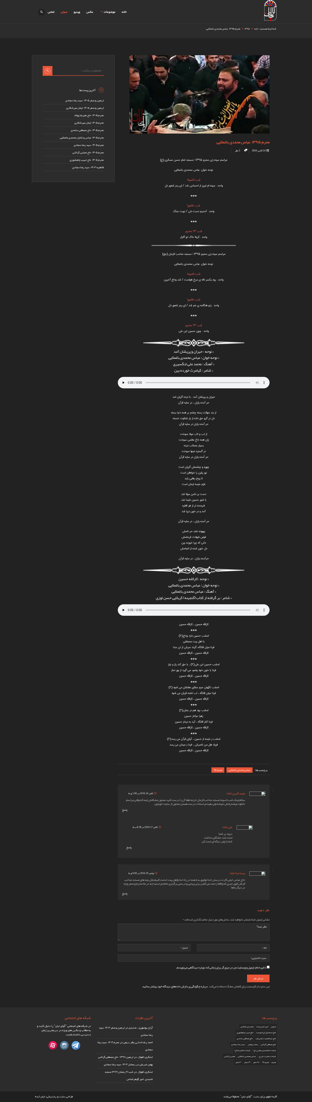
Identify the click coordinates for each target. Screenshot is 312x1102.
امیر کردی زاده (262, 1026)
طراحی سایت (66, 1096)
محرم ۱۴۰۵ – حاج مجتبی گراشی (88, 152)
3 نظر (237, 150)
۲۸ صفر (256, 1062)
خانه (124, 12)
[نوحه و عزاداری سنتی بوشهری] (270, 11)
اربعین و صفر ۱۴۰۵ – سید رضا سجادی (84, 100)
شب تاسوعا (193, 180)
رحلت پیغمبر (253, 1044)
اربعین (273, 1026)
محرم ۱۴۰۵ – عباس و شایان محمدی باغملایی (82, 137)
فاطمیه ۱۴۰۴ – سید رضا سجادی (88, 167)
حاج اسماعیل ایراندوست (266, 1032)
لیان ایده (40, 1096)
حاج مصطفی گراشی (268, 1044)
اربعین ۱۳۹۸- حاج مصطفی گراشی (115, 1057)
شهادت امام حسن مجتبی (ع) (264, 1050)
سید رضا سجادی (238, 1044)
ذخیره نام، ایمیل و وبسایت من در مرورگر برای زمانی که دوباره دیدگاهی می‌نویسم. (221, 967)
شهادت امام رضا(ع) (242, 1050)
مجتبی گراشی (229, 1056)
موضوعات (109, 12)
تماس (51, 12)
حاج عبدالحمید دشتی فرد (265, 1038)
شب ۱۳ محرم (193, 231)
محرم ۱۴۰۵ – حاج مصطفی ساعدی (87, 130)
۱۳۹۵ (247, 28)
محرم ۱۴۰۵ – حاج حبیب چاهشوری (87, 160)
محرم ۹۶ (265, 1062)
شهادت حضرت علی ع (267, 1056)
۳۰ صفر (238, 1062)
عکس (89, 12)
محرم (274, 1062)
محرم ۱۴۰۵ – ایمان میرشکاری (89, 122)
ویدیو (77, 12)
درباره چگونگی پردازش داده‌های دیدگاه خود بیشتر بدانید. (175, 986)
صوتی (64, 12)
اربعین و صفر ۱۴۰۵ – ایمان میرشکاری (85, 108)
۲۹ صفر (247, 1062)
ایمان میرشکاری (247, 1026)
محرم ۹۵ (218, 769)
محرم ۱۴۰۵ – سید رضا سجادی (89, 145)
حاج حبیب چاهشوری (245, 1032)
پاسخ (124, 810)
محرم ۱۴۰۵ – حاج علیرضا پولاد (89, 115)
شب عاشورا (193, 205)
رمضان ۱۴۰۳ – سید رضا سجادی (119, 1064)
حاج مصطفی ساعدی (245, 1038)
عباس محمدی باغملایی (239, 769)
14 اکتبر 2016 (259, 150)
